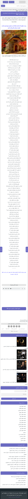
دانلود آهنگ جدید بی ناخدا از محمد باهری (18, 450)
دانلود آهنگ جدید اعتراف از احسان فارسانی (17, 448)
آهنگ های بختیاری (22, 410)
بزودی (24, 432)
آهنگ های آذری (23, 406)
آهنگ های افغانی (22, 408)
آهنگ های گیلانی (22, 426)
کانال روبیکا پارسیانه (23, 321)
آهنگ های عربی (23, 420)
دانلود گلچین (23, 438)
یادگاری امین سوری (22, 480)
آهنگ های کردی (22, 422)
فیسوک (19, 326)
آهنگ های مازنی (22, 430)
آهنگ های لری (23, 428)
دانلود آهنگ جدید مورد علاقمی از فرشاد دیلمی (17, 458)
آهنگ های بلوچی (22, 412)
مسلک (12, 331)
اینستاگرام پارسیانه (23, 320)
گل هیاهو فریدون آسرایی (21, 478)
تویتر (17, 326)
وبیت (9, 497)
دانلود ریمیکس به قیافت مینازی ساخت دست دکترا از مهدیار (14, 484)
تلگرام (9, 326)
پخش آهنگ (11, 2)
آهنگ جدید (5, 2)
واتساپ (11, 326)
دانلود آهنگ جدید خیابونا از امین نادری (18, 468)
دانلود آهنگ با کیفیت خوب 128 (13, 308)
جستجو (3, 6)
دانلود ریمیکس (23, 436)
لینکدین (14, 326)
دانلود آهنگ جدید (21, 9)
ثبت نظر (14, 398)
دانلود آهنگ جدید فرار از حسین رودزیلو (18, 466)
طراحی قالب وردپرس (15, 497)
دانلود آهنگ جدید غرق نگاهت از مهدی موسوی (16, 464)
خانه (26, 9)
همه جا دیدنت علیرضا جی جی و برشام (18, 476)
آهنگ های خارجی (22, 418)
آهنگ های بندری (22, 414)
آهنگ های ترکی (23, 416)
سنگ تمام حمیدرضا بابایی (21, 482)
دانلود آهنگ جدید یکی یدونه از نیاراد (19, 460)
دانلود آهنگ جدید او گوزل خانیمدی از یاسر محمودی (16, 462)
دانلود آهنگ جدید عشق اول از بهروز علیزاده (17, 456)
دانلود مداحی (23, 440)
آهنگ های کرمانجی (22, 424)
